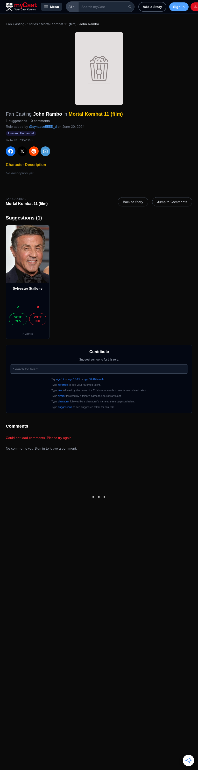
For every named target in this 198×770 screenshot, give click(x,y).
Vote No (38, 319)
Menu (54, 7)
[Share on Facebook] (10, 151)
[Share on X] (22, 151)
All (70, 6)
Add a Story (152, 7)
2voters (27, 334)
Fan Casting (15, 24)
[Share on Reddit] (34, 151)
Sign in (179, 7)
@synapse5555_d (43, 126)
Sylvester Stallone (27, 288)
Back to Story (133, 202)
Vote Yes (18, 319)
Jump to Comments (172, 202)
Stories (32, 24)
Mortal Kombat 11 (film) (59, 24)
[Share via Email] (45, 151)
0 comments (40, 121)
